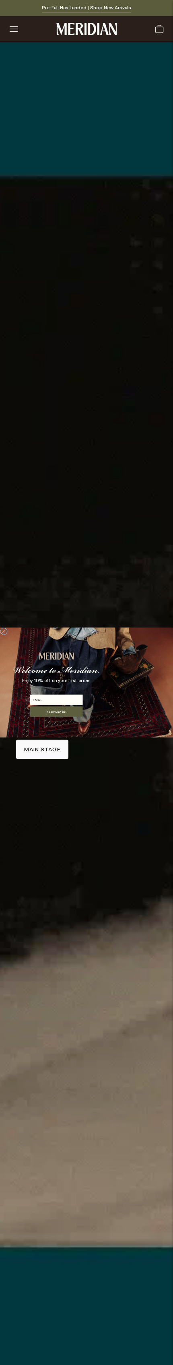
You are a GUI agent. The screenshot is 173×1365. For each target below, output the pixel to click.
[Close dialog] (4, 631)
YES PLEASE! (56, 711)
